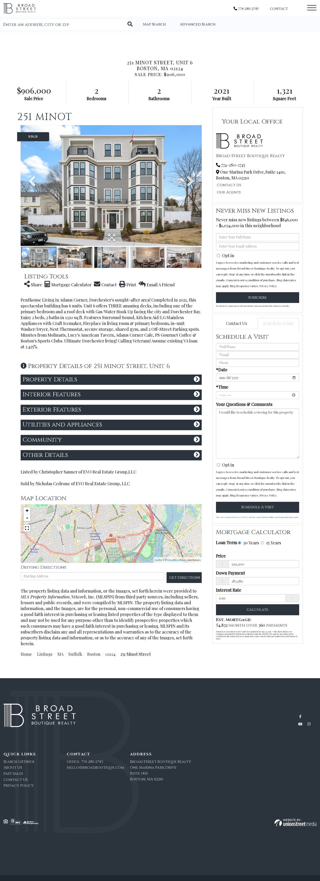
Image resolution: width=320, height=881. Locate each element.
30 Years (250, 543)
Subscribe (257, 297)
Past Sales (13, 773)
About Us (13, 767)
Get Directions (184, 577)
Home (26, 654)
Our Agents (229, 192)
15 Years (273, 543)
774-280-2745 (248, 8)
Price (221, 556)
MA (60, 654)
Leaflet (158, 560)
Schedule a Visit (278, 323)
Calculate (257, 609)
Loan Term (226, 542)
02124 (110, 654)
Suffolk (75, 654)
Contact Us (229, 185)
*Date (221, 369)
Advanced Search (198, 24)
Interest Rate (228, 590)
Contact (279, 8)
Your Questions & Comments (244, 404)
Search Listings (19, 761)
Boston (93, 654)
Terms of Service (286, 517)
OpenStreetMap (176, 560)
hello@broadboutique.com (95, 767)
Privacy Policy (267, 286)
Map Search (154, 24)
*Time (222, 387)
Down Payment (230, 573)
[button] (130, 24)
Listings (44, 654)
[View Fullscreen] (26, 528)
